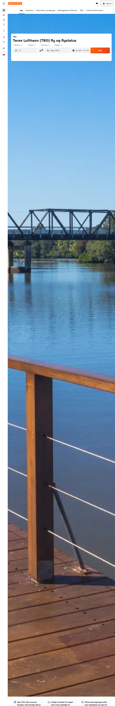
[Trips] (4, 48)
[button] (3, 3)
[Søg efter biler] (4, 19)
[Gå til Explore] (4, 37)
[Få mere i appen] (4, 31)
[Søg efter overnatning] (4, 15)
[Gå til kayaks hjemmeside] (15, 3)
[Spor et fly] (4, 42)
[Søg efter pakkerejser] (4, 24)
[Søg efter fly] (4, 10)
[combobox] (45, 45)
